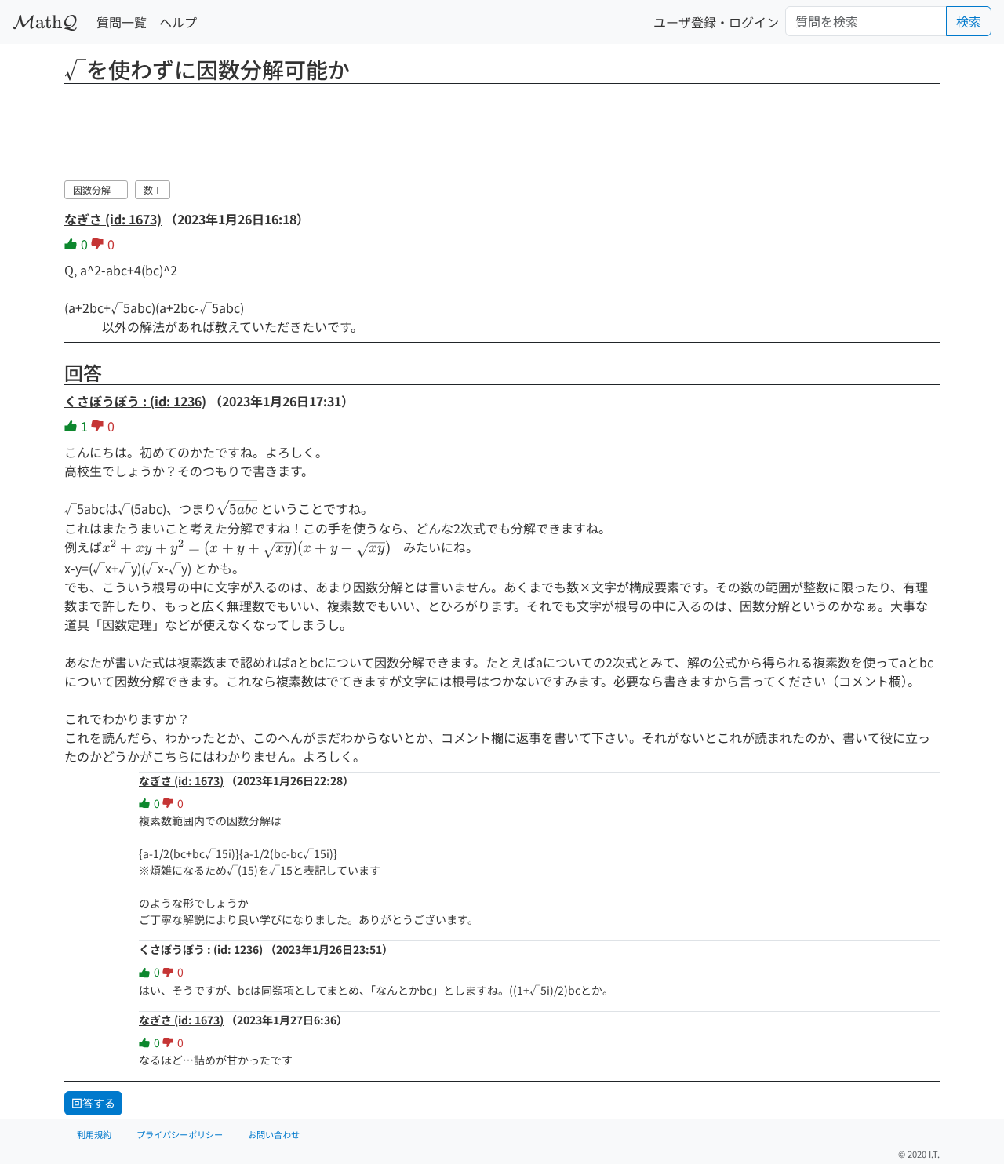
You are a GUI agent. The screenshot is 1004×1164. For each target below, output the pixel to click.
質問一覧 (121, 22)
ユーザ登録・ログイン (716, 22)
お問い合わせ (274, 1134)
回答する (93, 1103)
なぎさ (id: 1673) (113, 218)
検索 (968, 21)
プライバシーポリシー (179, 1134)
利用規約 (94, 1134)
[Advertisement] (502, 129)
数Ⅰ (153, 189)
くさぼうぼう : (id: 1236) (135, 400)
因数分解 (96, 189)
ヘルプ (178, 22)
